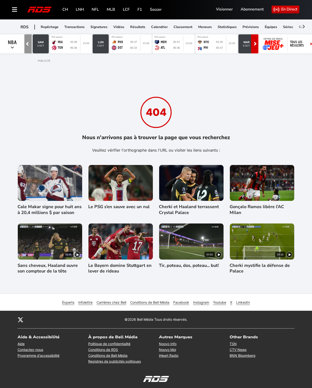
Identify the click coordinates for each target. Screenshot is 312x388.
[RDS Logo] (39, 9)
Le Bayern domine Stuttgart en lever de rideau (120, 268)
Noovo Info (167, 344)
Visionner (224, 9)
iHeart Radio (168, 355)
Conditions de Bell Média (149, 302)
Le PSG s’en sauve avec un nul (119, 207)
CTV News (238, 350)
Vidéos (118, 27)
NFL (95, 9)
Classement (183, 27)
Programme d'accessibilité (38, 355)
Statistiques (227, 27)
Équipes (271, 27)
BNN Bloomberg (242, 355)
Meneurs (205, 27)
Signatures (98, 27)
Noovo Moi (167, 350)
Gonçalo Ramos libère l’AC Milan (257, 209)
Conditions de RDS (103, 350)
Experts (68, 302)
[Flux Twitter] (20, 319)
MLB (111, 9)
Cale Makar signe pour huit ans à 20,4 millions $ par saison (50, 209)
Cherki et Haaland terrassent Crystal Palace (189, 209)
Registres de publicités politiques (114, 361)
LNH (80, 9)
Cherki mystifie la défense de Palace (260, 268)
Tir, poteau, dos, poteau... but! (189, 265)
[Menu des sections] (15, 9)
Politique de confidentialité (109, 344)
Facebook (181, 302)
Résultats (137, 27)
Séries (288, 27)
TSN (233, 344)
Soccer (156, 9)
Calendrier (159, 27)
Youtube (219, 302)
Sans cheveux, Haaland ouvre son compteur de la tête (48, 268)
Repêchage (49, 27)
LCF (126, 9)
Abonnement (252, 9)
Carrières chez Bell (111, 302)
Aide (21, 344)
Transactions (74, 27)
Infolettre (85, 302)
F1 (139, 9)
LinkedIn (243, 302)
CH (65, 9)
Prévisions (251, 27)
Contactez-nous (30, 350)
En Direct (289, 9)
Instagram (201, 302)
